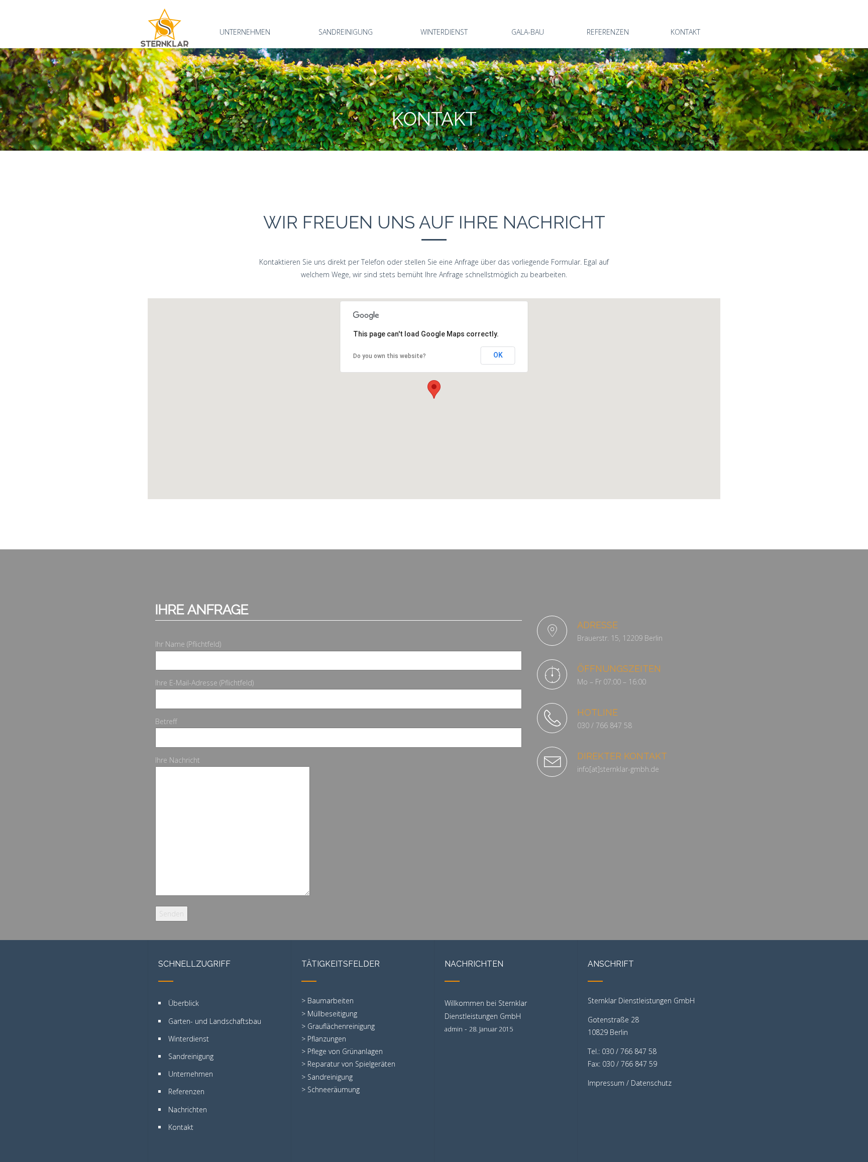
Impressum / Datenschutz (630, 1083)
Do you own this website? (389, 356)
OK (498, 355)
